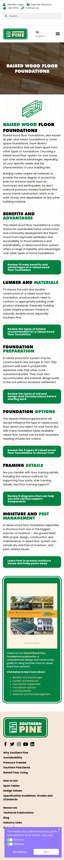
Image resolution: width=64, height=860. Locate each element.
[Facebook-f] (5, 744)
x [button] (59, 829)
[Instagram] (19, 744)
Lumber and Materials (25, 680)
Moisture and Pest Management (31, 694)
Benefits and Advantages (28, 677)
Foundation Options (24, 687)
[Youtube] (25, 744)
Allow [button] (46, 852)
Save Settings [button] (20, 852)
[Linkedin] (32, 744)
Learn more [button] (47, 835)
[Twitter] (12, 744)
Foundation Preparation (27, 684)
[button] (57, 34)
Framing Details (22, 690)
